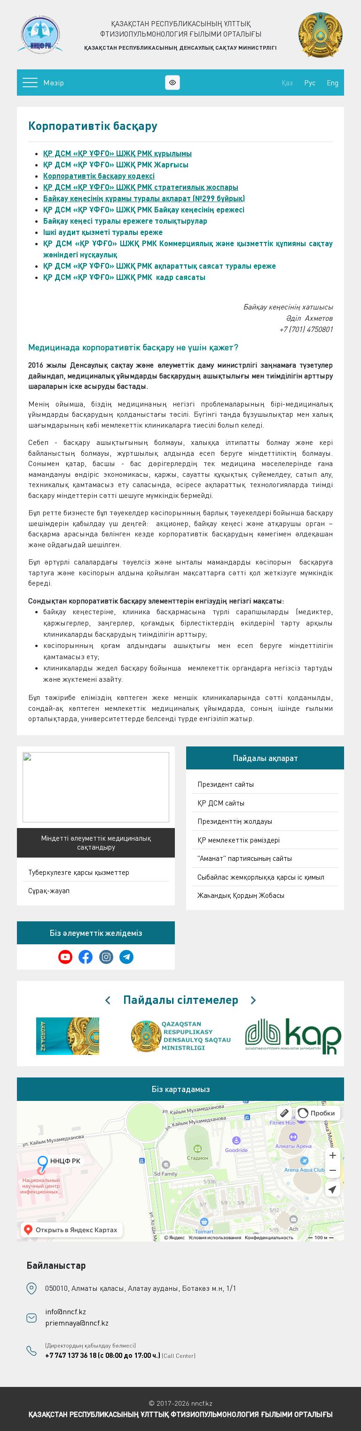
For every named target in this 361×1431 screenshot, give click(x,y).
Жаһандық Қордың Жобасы (240, 895)
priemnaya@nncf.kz (77, 1322)
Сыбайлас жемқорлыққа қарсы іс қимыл (260, 877)
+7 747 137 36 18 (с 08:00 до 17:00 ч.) (102, 1355)
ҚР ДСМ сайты (220, 802)
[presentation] (107, 1000)
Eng (332, 82)
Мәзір (53, 82)
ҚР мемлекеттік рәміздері (238, 840)
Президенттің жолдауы (234, 821)
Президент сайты (225, 784)
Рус (309, 82)
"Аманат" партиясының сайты (244, 858)
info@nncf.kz (65, 1311)
